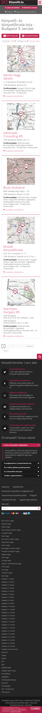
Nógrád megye (6, 554)
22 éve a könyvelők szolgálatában (16, 445)
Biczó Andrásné (14, 187)
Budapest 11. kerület (8, 609)
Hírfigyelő (33, 495)
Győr (3, 664)
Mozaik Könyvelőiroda (13, 248)
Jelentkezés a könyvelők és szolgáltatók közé (17, 491)
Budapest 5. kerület (8, 591)
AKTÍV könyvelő (11, 36)
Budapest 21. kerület (8, 640)
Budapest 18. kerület (8, 631)
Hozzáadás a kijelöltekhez (14, 96)
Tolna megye (5, 567)
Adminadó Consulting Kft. (13, 134)
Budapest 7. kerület (8, 597)
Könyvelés (5, 683)
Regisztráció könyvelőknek (26, 12)
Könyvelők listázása (30, 8)
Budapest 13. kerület (8, 616)
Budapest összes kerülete (10, 649)
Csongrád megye (7, 533)
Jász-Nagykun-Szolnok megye (11, 548)
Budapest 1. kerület (8, 579)
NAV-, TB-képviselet (8, 689)
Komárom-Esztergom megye (10, 551)
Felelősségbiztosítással (9, 680)
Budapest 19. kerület (8, 634)
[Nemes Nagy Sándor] (21, 58)
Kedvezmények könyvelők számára (14, 495)
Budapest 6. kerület (8, 594)
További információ (15, 711)
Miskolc (4, 658)
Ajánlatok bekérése (13, 8)
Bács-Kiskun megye (8, 521)
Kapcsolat (5, 504)
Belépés (10, 12)
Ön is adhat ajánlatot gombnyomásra (17, 467)
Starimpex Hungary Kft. (11, 310)
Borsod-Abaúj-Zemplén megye (11, 530)
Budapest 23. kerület (8, 646)
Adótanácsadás (6, 668)
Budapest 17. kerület (8, 628)
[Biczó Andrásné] (21, 171)
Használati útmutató (9, 500)
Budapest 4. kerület (8, 588)
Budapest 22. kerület (8, 643)
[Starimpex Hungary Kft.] (21, 292)
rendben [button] (36, 708)
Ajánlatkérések (18, 487)
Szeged (4, 655)
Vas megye (5, 570)
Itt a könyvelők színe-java (13, 471)
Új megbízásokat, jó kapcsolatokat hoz (17, 463)
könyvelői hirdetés (30, 36)
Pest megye (5, 557)
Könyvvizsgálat (6, 686)
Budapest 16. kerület (8, 625)
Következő (29, 346)
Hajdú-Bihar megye (8, 542)
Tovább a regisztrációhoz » (13, 476)
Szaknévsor (6, 487)
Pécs (3, 661)
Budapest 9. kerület (8, 603)
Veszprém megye (7, 573)
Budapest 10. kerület (8, 606)
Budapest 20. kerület (8, 637)
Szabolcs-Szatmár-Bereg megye (12, 564)
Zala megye (5, 576)
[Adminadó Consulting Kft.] (21, 116)
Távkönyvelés (6, 692)
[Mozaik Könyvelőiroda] (21, 230)
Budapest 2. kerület (8, 582)
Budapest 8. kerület (8, 600)
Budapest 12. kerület (8, 612)
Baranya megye (6, 524)
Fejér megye (5, 536)
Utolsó (5, 351)
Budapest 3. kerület (8, 585)
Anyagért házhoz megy (9, 671)
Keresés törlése (35, 41)
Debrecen (5, 652)
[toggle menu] (40, 2)
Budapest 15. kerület (8, 622)
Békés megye (6, 527)
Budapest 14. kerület (8, 619)
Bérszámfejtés (6, 674)
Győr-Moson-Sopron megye (10, 539)
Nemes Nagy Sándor (12, 76)
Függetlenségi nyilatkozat (28, 500)
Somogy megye (6, 560)
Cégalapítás (5, 677)
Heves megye (6, 545)
